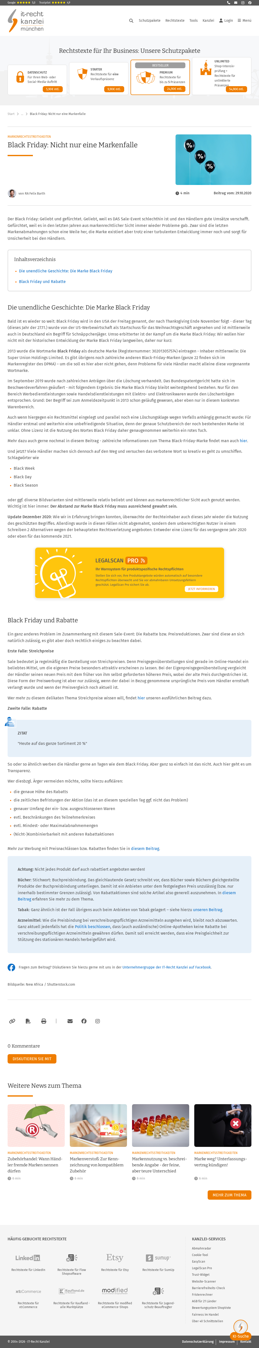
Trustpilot (54, 2)
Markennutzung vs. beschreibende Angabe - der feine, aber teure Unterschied (159, 1164)
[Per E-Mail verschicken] (69, 1021)
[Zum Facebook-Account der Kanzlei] (84, 1021)
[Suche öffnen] (131, 21)
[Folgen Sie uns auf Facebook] (249, 2)
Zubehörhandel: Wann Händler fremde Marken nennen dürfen (35, 1164)
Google (21, 2)
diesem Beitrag (145, 848)
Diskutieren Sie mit (32, 1058)
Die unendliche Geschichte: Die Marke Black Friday (65, 271)
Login (228, 20)
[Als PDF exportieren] (27, 1021)
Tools (193, 20)
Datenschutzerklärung (197, 1341)
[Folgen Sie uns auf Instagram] (242, 3)
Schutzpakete (150, 20)
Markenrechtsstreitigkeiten (29, 136)
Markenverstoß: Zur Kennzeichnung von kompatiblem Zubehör (96, 1164)
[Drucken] (43, 1021)
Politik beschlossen (92, 926)
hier (243, 440)
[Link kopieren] (11, 1021)
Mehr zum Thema (229, 1195)
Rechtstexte (175, 20)
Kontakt (245, 1341)
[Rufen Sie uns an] (228, 3)
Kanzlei (208, 20)
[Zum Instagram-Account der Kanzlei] (97, 1021)
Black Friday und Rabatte (42, 281)
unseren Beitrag (207, 909)
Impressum (227, 1341)
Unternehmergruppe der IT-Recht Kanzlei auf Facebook (166, 967)
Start (11, 114)
